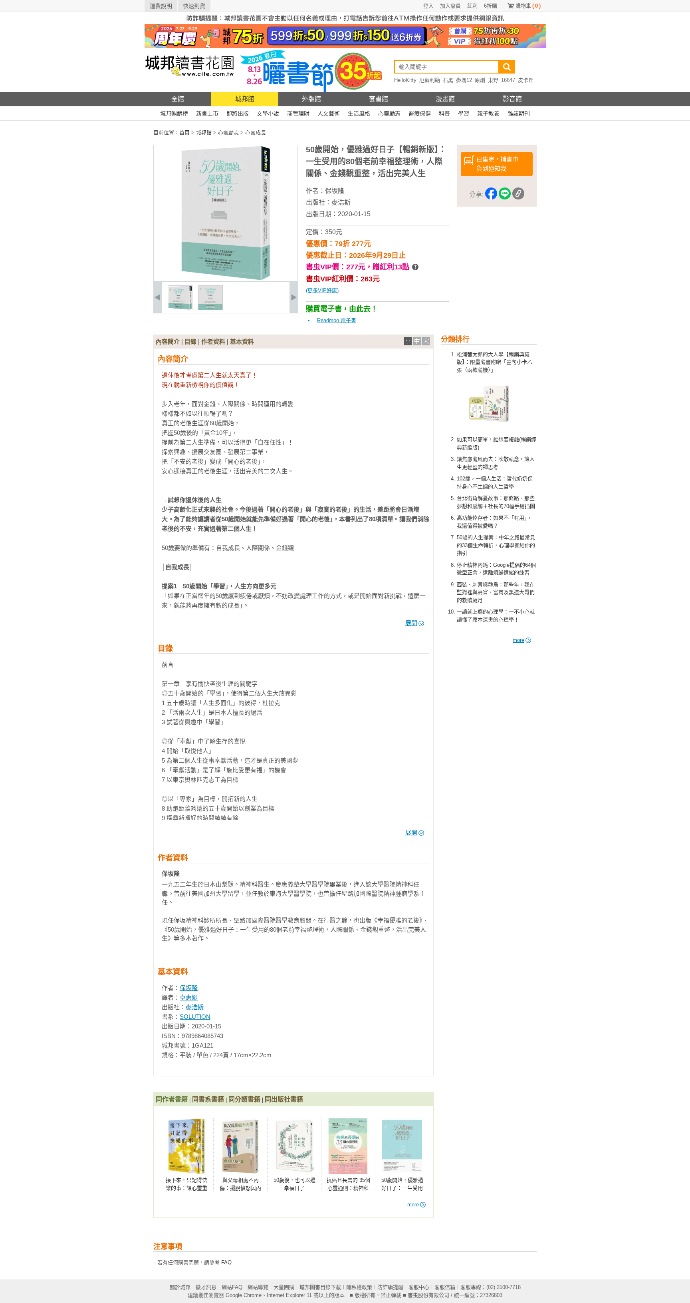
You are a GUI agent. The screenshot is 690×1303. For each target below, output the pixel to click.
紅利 (472, 6)
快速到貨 (194, 6)
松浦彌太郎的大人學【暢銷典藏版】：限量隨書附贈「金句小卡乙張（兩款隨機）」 (494, 362)
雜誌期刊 (519, 113)
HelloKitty (405, 80)
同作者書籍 (172, 1099)
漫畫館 (445, 99)
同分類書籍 (244, 1099)
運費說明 (161, 6)
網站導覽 (258, 1287)
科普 (444, 113)
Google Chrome (244, 1295)
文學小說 (268, 113)
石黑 (448, 80)
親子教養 (488, 113)
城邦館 (244, 99)
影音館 (512, 99)
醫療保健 (419, 113)
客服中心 (418, 1287)
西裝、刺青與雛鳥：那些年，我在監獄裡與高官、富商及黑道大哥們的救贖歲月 (496, 592)
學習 (463, 113)
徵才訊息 (206, 1287)
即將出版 (237, 113)
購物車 (528, 6)
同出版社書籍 (284, 1099)
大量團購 (284, 1287)
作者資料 (213, 341)
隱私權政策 (359, 1287)
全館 (177, 99)
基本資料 (242, 341)
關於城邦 (180, 1287)
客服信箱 (444, 1287)
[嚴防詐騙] (345, 22)
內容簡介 (168, 341)
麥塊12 (464, 80)
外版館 (311, 99)
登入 (428, 6)
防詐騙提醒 (390, 1287)
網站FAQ (232, 1287)
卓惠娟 (189, 997)
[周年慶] (345, 46)
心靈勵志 (389, 113)
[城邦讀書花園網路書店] (189, 90)
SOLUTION (195, 1016)
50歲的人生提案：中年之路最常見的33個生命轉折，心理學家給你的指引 (496, 545)
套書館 (378, 99)
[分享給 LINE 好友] (505, 195)
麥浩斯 (341, 202)
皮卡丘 (525, 80)
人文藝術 (328, 113)
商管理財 (298, 113)
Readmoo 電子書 (336, 320)
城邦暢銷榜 (174, 113)
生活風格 (359, 113)
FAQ (226, 1262)
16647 (508, 80)
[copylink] (518, 195)
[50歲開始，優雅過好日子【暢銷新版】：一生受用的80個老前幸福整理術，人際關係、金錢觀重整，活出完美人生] (180, 308)
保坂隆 (334, 190)
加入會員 (450, 6)
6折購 (490, 6)
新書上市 (207, 113)
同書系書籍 (208, 1099)
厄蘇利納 (429, 80)
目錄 (190, 341)
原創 (480, 80)
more (518, 640)
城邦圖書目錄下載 (320, 1287)
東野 (493, 80)
